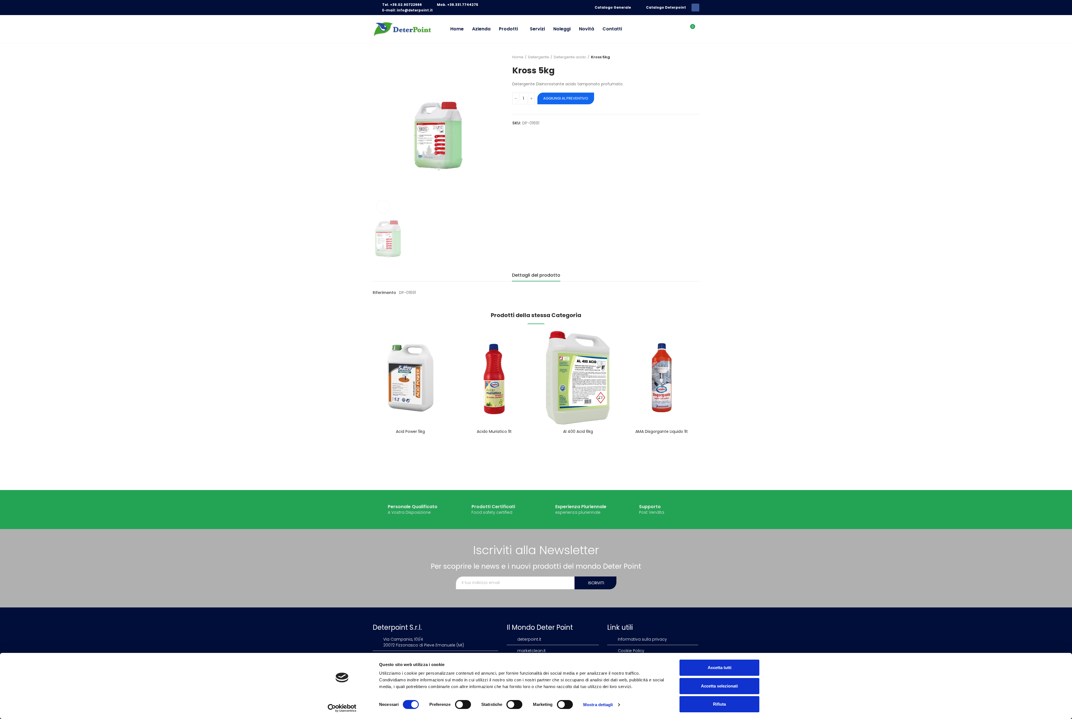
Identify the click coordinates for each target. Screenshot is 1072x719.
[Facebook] (695, 7)
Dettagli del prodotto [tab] (536, 275)
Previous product (681, 57)
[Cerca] (679, 29)
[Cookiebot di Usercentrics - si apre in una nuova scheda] (342, 708)
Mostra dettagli (598, 704)
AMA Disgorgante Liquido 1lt (661, 431)
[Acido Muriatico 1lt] (494, 377)
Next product (695, 57)
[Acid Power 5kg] (410, 377)
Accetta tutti (719, 667)
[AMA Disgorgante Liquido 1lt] (661, 377)
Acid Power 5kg (410, 431)
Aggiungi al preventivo (565, 98)
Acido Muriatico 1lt (494, 431)
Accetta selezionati (719, 686)
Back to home (688, 57)
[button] (357, 401)
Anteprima (434, 341)
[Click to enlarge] (383, 206)
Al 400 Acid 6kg (578, 431)
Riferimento (384, 292)
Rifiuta (719, 704)
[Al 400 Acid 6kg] (578, 377)
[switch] (463, 704)
